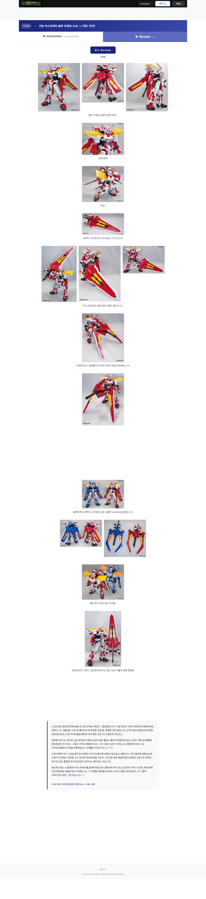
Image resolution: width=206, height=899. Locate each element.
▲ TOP (103, 869)
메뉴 (178, 3)
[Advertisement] (103, 14)
